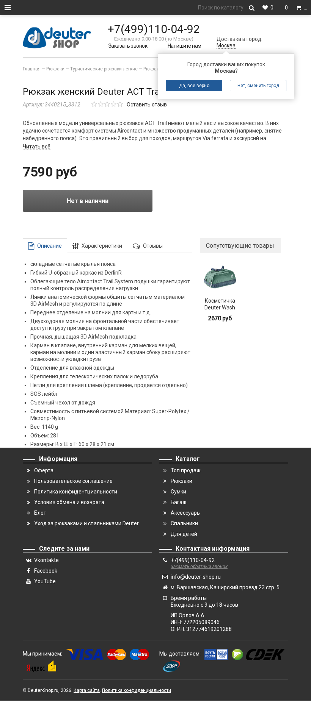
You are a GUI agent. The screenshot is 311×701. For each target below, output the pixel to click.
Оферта (43, 470)
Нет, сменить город (258, 85)
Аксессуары (186, 513)
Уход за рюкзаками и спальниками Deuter (86, 523)
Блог (40, 513)
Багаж (179, 502)
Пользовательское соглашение (73, 481)
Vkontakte (46, 560)
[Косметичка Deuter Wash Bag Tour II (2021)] (220, 277)
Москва (226, 45)
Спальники (184, 523)
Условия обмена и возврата (69, 502)
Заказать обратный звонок (199, 566)
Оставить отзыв (147, 104)
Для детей (184, 534)
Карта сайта (87, 690)
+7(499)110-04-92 (154, 29)
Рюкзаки (181, 481)
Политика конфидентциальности (75, 492)
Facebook (45, 571)
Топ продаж (186, 470)
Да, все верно (194, 85)
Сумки (178, 492)
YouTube (45, 581)
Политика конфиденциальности (136, 690)
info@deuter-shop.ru (196, 577)
